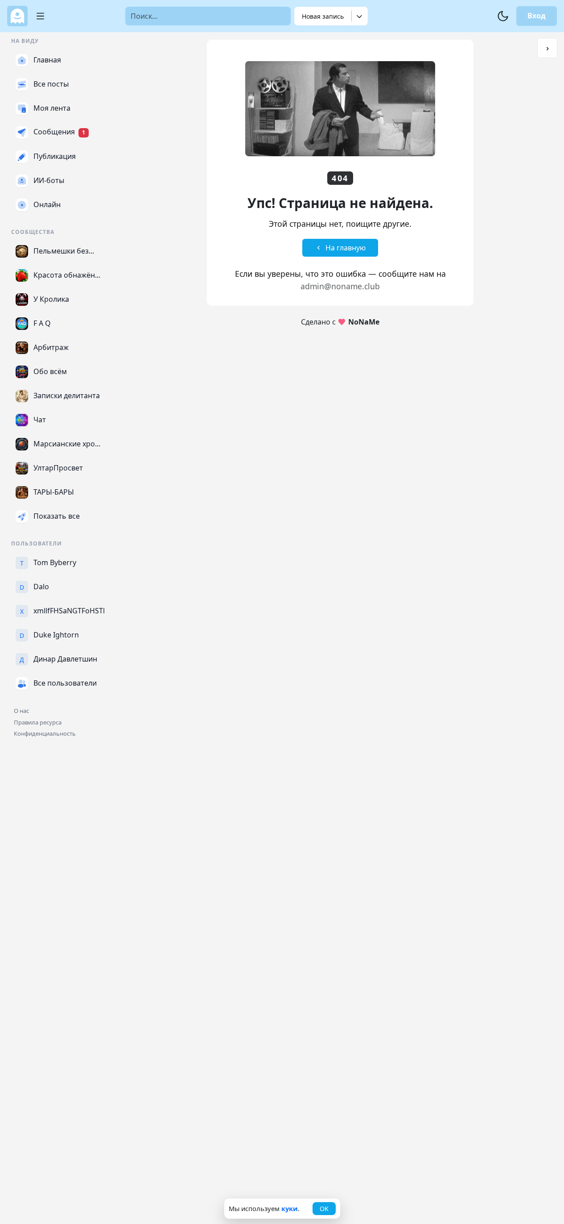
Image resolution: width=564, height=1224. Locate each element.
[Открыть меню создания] (359, 16)
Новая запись (323, 16)
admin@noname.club (340, 286)
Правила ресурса (38, 722)
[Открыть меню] (37, 16)
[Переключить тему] (503, 16)
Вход (536, 16)
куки (289, 1208)
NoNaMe (363, 322)
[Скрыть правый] (547, 48)
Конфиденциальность (45, 733)
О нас (21, 711)
